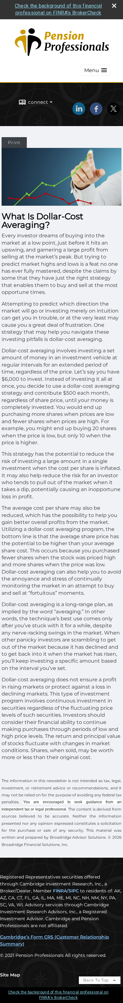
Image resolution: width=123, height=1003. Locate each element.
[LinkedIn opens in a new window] (79, 113)
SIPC (73, 891)
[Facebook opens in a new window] (96, 113)
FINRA (60, 891)
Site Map (10, 975)
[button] (95, 70)
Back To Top (96, 980)
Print (14, 142)
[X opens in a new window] (113, 113)
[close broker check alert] (114, 5)
